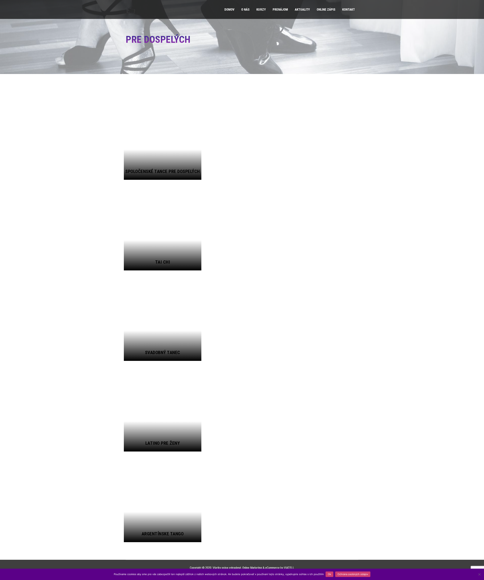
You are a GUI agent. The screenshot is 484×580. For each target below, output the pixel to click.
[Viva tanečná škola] (140, 9)
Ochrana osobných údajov (352, 574)
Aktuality (302, 9)
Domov (229, 9)
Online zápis (326, 9)
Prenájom (280, 9)
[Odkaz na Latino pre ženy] (162, 406)
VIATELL (289, 568)
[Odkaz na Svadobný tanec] (162, 316)
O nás (245, 9)
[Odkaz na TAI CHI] (162, 225)
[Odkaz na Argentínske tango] (162, 497)
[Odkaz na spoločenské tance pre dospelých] (162, 134)
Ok (329, 574)
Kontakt (348, 9)
